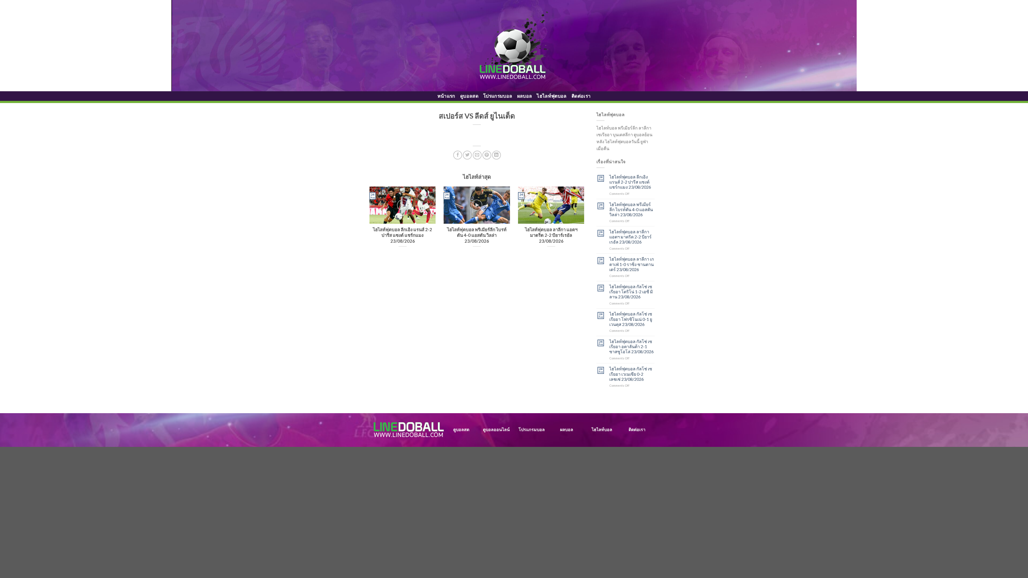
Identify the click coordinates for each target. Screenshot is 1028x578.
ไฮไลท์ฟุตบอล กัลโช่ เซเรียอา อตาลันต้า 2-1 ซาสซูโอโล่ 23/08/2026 (631, 346)
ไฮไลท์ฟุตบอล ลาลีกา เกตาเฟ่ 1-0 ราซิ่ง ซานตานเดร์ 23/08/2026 (631, 264)
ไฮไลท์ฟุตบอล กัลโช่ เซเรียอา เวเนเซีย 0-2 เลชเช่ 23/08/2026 (630, 373)
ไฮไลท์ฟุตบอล (552, 96)
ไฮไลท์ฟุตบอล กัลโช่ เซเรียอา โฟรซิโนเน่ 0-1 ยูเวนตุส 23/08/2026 (630, 318)
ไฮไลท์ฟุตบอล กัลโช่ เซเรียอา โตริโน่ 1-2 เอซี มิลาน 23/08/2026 (631, 291)
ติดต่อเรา (581, 96)
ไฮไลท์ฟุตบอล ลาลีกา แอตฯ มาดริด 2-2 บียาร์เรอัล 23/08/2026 (630, 236)
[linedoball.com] (514, 46)
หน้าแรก (446, 96)
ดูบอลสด (469, 96)
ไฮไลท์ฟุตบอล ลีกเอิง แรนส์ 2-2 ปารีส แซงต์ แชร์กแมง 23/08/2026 (630, 181)
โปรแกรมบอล (497, 96)
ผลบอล (524, 96)
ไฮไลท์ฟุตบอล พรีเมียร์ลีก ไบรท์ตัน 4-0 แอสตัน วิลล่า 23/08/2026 (631, 209)
